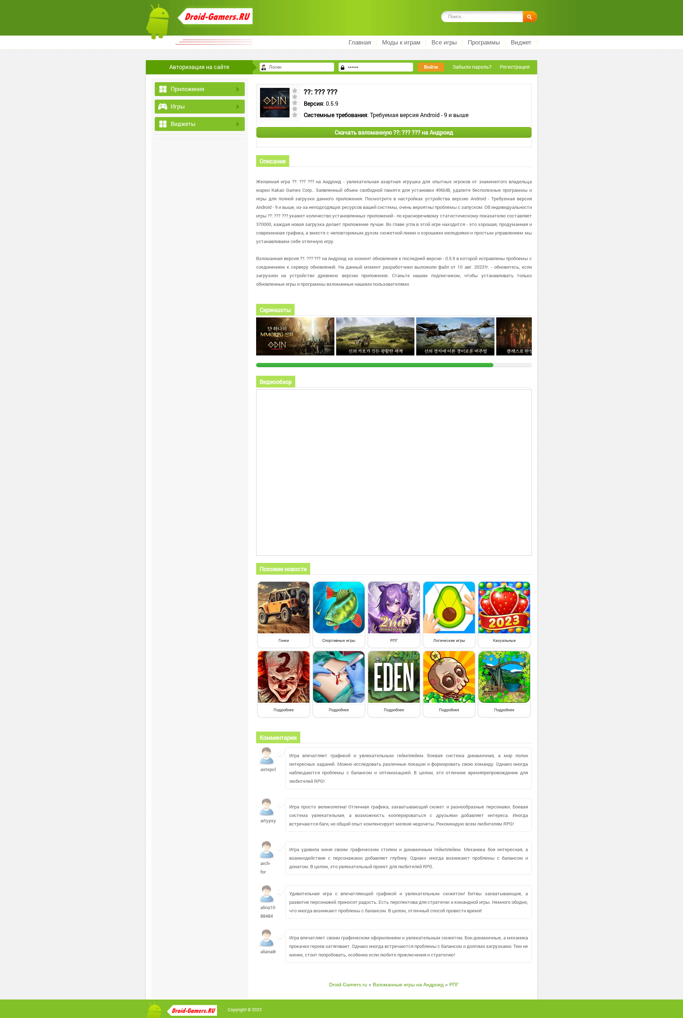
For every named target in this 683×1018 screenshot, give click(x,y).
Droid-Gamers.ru (348, 984)
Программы (484, 42)
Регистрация (515, 66)
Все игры (444, 42)
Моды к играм (401, 42)
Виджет (521, 42)
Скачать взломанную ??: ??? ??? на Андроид (394, 132)
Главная (360, 42)
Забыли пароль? (472, 66)
